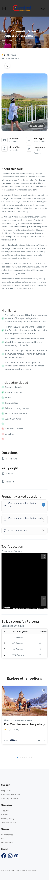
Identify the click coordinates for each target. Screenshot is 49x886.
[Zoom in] (43, 598)
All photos (38, 125)
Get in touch (7, 842)
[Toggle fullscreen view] (43, 556)
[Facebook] (3, 855)
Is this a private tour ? (18, 530)
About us (5, 810)
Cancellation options (10, 794)
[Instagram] (10, 855)
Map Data (28, 608)
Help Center (6, 790)
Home (4, 41)
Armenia (12, 41)
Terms (34, 608)
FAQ (3, 838)
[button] (43, 8)
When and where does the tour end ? (25, 520)
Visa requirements (9, 798)
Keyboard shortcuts (18, 608)
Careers (5, 814)
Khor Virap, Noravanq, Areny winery (24, 724)
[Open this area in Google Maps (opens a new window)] (6, 607)
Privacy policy (7, 818)
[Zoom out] (43, 603)
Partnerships (7, 834)
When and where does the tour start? (22, 505)
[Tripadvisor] (16, 855)
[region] (24, 581)
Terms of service (8, 822)
